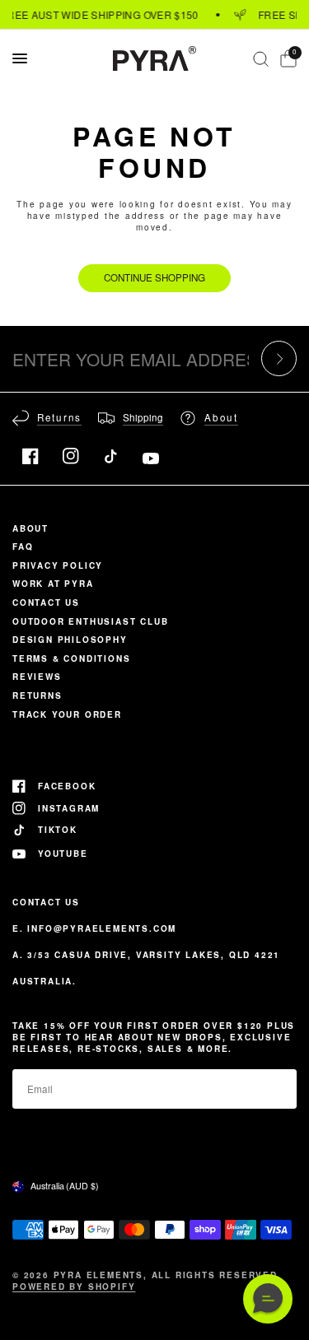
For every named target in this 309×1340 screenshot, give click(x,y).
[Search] (260, 58)
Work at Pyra (53, 583)
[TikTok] (110, 456)
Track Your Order (67, 714)
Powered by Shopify (73, 1286)
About (30, 528)
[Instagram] (71, 456)
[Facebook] (30, 456)
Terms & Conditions (71, 658)
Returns (37, 695)
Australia (64, 1185)
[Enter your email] (279, 358)
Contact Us (46, 602)
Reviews (37, 676)
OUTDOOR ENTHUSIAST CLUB (90, 621)
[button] (268, 1299)
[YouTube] (151, 458)
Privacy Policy (57, 565)
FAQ (22, 546)
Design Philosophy (70, 639)
